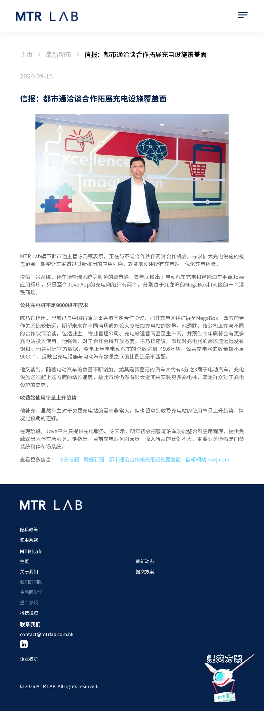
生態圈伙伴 (31, 592)
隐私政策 (29, 529)
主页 (26, 54)
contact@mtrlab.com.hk (46, 634)
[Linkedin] (24, 644)
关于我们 (29, 571)
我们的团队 (31, 582)
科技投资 (29, 612)
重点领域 (29, 602)
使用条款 (29, 539)
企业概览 (29, 659)
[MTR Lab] (51, 512)
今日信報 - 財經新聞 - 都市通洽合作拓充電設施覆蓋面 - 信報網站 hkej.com (144, 459)
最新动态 (58, 54)
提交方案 (145, 571)
